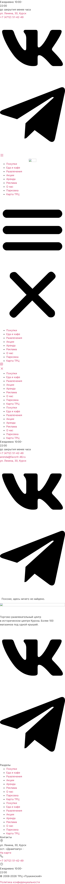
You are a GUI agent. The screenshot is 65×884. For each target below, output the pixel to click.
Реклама (11, 182)
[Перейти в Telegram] (32, 151)
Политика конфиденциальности (20, 882)
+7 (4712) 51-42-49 (12, 17)
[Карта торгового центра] (1, 364)
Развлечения (14, 171)
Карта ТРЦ (12, 194)
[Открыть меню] (2, 156)
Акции (10, 175)
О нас (9, 186)
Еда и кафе (13, 167)
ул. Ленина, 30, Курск (13, 13)
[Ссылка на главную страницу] (32, 160)
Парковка (12, 190)
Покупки (11, 163)
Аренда (10, 179)
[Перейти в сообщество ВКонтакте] (32, 76)
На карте (5, 852)
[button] (32, 262)
